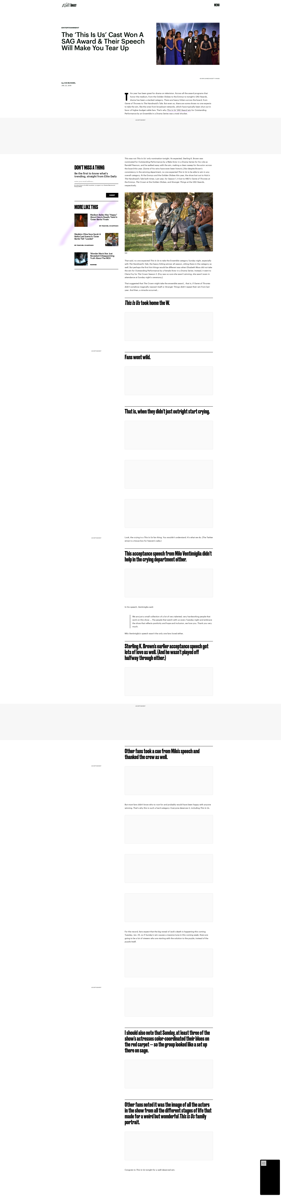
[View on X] (169, 326)
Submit (112, 195)
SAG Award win (179, 110)
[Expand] (262, 1161)
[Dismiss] (277, 1161)
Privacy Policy (78, 186)
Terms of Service (108, 185)
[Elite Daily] (69, 5)
